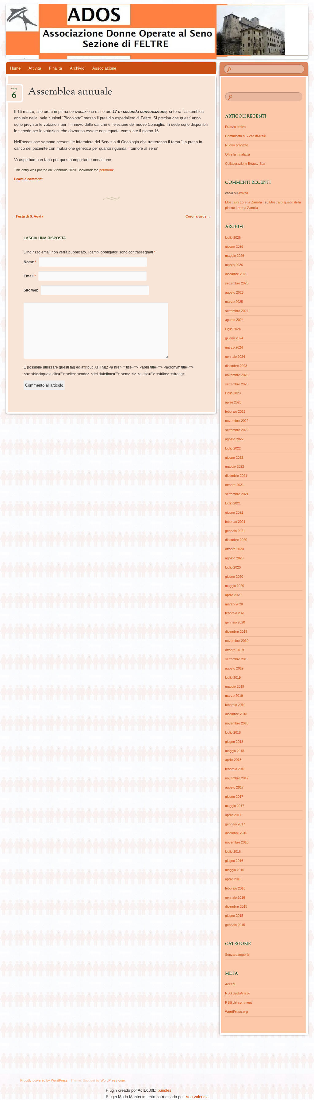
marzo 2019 (234, 695)
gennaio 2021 (235, 531)
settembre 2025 (236, 283)
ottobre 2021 (234, 485)
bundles (164, 1090)
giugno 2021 (234, 512)
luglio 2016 (233, 851)
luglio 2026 (233, 237)
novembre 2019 (236, 641)
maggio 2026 (234, 255)
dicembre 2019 (236, 631)
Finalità (55, 68)
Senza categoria (237, 954)
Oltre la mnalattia (237, 154)
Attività (35, 68)
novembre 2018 (236, 723)
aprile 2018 (233, 760)
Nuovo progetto (236, 145)
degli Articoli (237, 993)
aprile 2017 (233, 815)
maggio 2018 (234, 751)
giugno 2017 (234, 796)
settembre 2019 (236, 659)
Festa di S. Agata (27, 216)
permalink (106, 170)
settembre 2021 (236, 494)
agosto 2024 (234, 320)
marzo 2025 (234, 301)
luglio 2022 (233, 448)
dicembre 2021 (236, 475)
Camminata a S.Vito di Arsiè (245, 136)
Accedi (230, 984)
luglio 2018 (233, 732)
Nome (30, 262)
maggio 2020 (234, 586)
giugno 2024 (234, 338)
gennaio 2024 (235, 356)
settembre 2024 (236, 311)
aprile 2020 (233, 595)
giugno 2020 (234, 576)
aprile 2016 (233, 879)
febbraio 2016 (235, 888)
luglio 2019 (233, 677)
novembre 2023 (236, 375)
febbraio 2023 (235, 411)
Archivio (77, 68)
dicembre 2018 (236, 714)
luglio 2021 (233, 503)
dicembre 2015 (236, 906)
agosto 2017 (234, 787)
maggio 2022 (234, 466)
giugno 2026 (234, 246)
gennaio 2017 (235, 824)
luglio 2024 (233, 329)
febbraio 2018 (235, 769)
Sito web (31, 290)
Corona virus (198, 216)
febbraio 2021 (235, 521)
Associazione (104, 68)
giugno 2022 (234, 457)
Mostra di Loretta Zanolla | (244, 202)
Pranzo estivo (235, 127)
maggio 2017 (234, 806)
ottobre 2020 (234, 549)
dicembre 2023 (236, 366)
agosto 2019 (234, 668)
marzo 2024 (234, 347)
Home (15, 68)
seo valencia (197, 1096)
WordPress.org (236, 1011)
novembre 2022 (236, 421)
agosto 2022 (234, 439)
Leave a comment (28, 179)
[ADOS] (131, 31)
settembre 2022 (236, 430)
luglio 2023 (233, 393)
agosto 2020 (234, 558)
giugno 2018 (234, 741)
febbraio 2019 (235, 705)
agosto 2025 (234, 292)
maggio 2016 (234, 870)
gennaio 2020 (235, 622)
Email (30, 276)
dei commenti (238, 1002)
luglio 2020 (233, 567)
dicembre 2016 (236, 833)
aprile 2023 (233, 402)
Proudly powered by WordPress (44, 1080)
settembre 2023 (236, 384)
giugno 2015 (234, 915)
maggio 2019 (234, 686)
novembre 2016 (236, 842)
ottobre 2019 (234, 650)
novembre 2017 (236, 778)
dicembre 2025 (236, 274)
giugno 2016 (234, 861)
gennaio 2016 (235, 897)
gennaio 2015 (235, 925)
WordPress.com (113, 1080)
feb (14, 91)
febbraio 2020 (235, 613)
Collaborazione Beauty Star (245, 163)
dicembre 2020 (236, 540)
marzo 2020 (234, 604)
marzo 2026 (234, 265)
